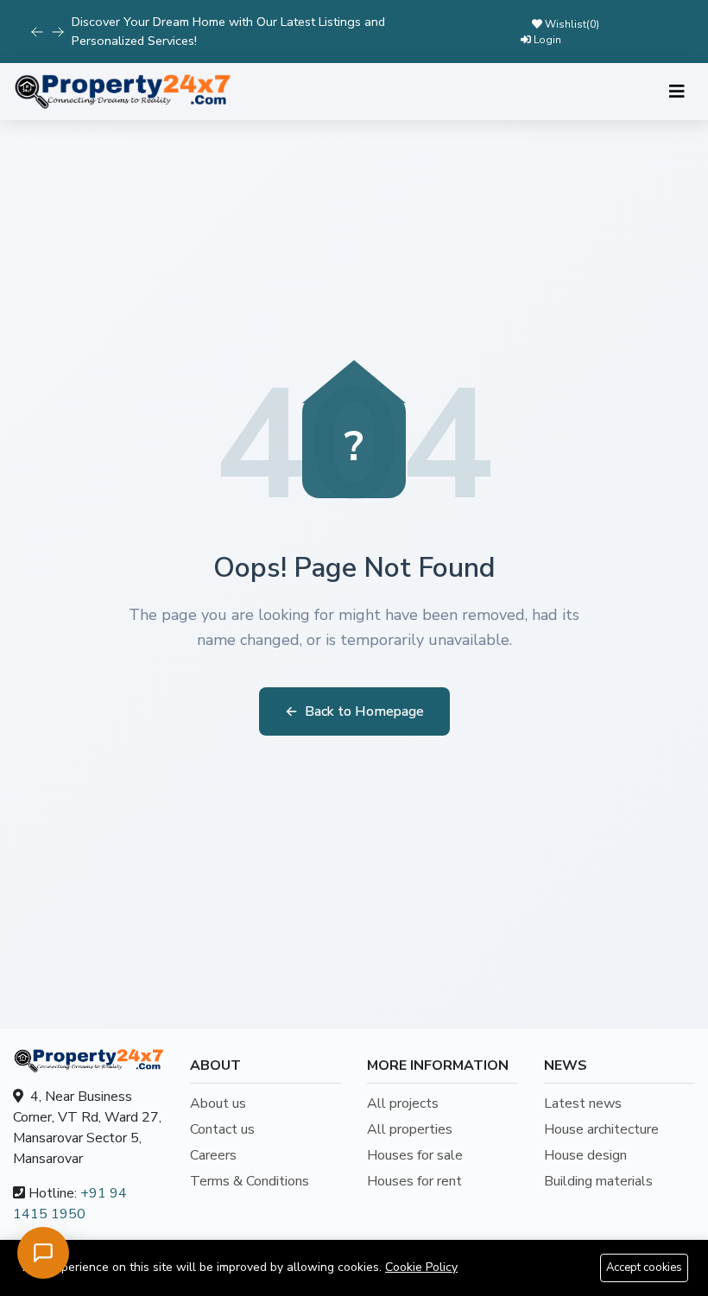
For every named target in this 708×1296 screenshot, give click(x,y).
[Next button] (37, 32)
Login (546, 40)
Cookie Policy (421, 1267)
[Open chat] (43, 1253)
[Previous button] (58, 32)
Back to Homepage (354, 711)
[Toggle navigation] (677, 91)
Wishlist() (570, 24)
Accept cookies (644, 1267)
